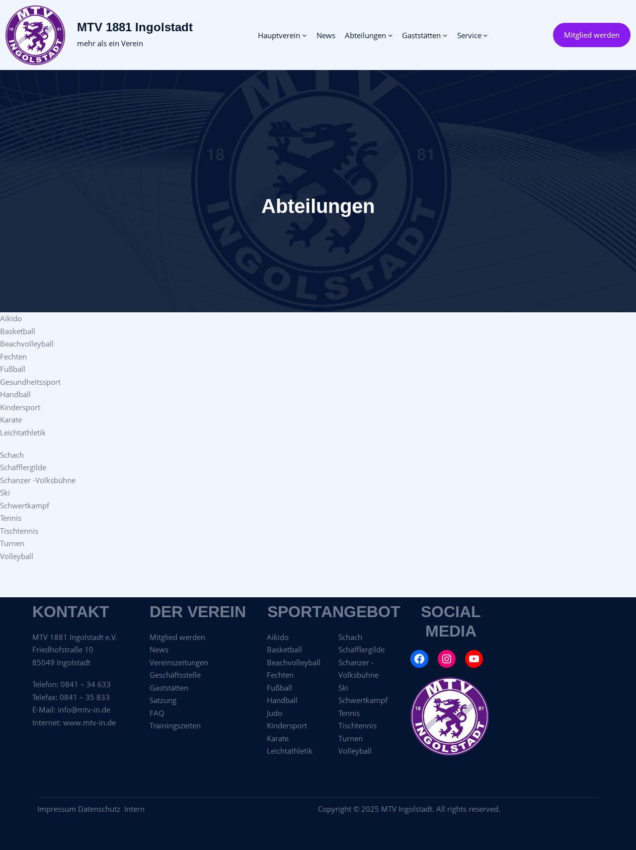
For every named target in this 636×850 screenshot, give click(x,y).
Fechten (13, 356)
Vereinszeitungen (179, 662)
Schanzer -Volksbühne (38, 480)
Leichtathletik (23, 432)
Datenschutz (101, 809)
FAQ (157, 713)
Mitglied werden (592, 35)
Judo (274, 713)
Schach (12, 455)
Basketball (17, 331)
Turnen (12, 543)
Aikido (11, 318)
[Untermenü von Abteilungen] (390, 35)
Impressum (56, 809)
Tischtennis (19, 531)
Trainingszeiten (175, 725)
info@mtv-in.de (84, 709)
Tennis (10, 518)
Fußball (12, 369)
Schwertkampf (24, 505)
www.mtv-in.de (89, 722)
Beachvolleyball (27, 344)
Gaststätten (169, 688)
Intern (134, 809)
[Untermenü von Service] (485, 35)
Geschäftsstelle (175, 675)
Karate (11, 420)
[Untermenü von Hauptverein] (304, 35)
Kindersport (20, 407)
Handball (15, 394)
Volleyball (16, 556)
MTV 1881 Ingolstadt (135, 27)
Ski (5, 492)
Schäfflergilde (23, 467)
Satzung (163, 700)
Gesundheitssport (30, 382)
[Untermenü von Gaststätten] (445, 35)
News (159, 649)
